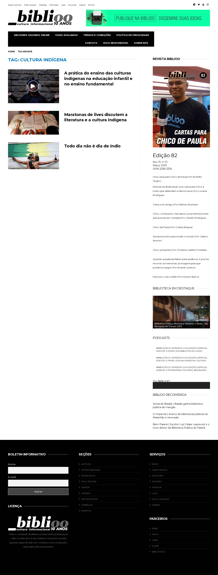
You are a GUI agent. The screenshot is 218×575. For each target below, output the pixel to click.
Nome (12, 464)
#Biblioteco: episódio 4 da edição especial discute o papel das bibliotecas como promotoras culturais (182, 349)
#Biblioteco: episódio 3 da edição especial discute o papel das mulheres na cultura (181, 359)
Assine (82, 5)
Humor (85, 487)
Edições (42, 5)
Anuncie (72, 5)
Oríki (155, 540)
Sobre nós (141, 43)
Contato (91, 43)
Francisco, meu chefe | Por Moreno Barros (176, 276)
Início (155, 464)
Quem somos (14, 5)
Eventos (86, 510)
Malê (155, 534)
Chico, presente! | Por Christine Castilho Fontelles (180, 250)
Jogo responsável (115, 43)
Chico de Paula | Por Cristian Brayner (173, 227)
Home (11, 51)
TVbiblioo (87, 505)
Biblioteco (158, 551)
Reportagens (89, 499)
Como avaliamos (66, 35)
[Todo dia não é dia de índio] (33, 155)
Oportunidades (90, 470)
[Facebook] (194, 4)
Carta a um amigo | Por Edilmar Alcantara (175, 204)
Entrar (91, 5)
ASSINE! (156, 505)
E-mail (12, 477)
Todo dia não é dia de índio (92, 145)
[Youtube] (203, 4)
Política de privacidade (132, 35)
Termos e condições (97, 35)
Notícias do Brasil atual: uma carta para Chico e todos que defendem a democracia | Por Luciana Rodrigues (180, 190)
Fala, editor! (88, 481)
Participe (53, 5)
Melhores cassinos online (31, 35)
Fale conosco (30, 5)
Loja (63, 5)
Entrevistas (88, 475)
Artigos (86, 464)
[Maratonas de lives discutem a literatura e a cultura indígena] (33, 123)
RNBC (155, 528)
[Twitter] (199, 4)
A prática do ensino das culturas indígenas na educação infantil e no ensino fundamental (98, 78)
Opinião (86, 493)
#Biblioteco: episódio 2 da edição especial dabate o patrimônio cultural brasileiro (181, 368)
